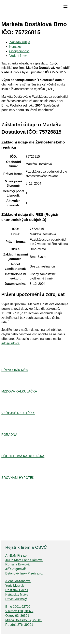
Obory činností (19, 51)
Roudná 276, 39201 (19, 624)
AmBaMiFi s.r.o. (16, 555)
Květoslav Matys (16, 594)
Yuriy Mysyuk (14, 585)
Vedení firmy (18, 55)
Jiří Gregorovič (15, 569)
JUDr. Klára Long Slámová (24, 560)
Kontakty (15, 46)
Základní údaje (19, 42)
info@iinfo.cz (10, 343)
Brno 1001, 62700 (17, 606)
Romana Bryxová (17, 564)
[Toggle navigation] (65, 7)
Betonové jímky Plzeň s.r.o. (24, 573)
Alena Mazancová (18, 581)
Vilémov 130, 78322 (19, 611)
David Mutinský (16, 599)
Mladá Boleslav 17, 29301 (23, 620)
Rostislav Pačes (16, 590)
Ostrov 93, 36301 (17, 615)
